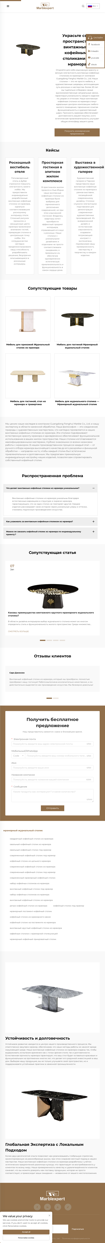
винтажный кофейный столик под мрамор (31, 889)
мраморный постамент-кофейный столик (31, 911)
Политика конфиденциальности (76, 1238)
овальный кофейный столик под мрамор (30, 850)
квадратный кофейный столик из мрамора (31, 839)
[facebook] (37, 1207)
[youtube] (57, 1207)
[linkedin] (47, 1207)
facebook (95, 44)
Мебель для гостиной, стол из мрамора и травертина (28, 403)
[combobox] (18, 755)
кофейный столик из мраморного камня (30, 917)
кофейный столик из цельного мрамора (30, 861)
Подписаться (78, 1229)
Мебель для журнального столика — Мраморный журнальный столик (77, 403)
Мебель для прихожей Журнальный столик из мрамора (28, 346)
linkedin (95, 51)
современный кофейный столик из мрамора (32, 866)
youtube (95, 58)
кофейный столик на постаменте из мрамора (33, 922)
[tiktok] (68, 1207)
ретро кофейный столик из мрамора (28, 906)
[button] (42, 640)
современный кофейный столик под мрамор (33, 855)
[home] (45, 6)
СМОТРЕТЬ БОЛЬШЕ (18, 631)
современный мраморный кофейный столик (32, 878)
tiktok (94, 64)
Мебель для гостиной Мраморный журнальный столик (77, 346)
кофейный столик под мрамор (68, 906)
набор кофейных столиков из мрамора (29, 883)
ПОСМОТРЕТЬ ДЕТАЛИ (28, 319)
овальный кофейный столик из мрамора (30, 844)
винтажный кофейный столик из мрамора (31, 900)
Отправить (52, 808)
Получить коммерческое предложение (77, 132)
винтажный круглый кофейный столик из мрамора (36, 928)
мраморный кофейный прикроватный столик (33, 939)
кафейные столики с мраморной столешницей (34, 933)
